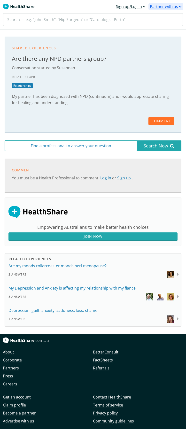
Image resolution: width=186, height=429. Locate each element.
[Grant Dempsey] (160, 296)
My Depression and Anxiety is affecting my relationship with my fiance (72, 288)
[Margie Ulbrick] (170, 318)
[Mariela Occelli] (170, 274)
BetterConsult (105, 352)
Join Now (93, 236)
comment (161, 121)
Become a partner (19, 413)
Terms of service (108, 405)
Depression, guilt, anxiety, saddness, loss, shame (52, 310)
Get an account (17, 397)
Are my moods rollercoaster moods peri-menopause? (57, 265)
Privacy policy (105, 413)
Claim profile (14, 405)
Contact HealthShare (112, 397)
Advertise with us (18, 421)
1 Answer (16, 319)
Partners (11, 368)
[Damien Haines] (149, 296)
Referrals (101, 368)
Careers (10, 384)
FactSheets (103, 360)
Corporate (12, 360)
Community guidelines (113, 421)
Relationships (22, 86)
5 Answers (17, 297)
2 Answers (17, 274)
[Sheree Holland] (170, 296)
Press (8, 376)
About (8, 352)
